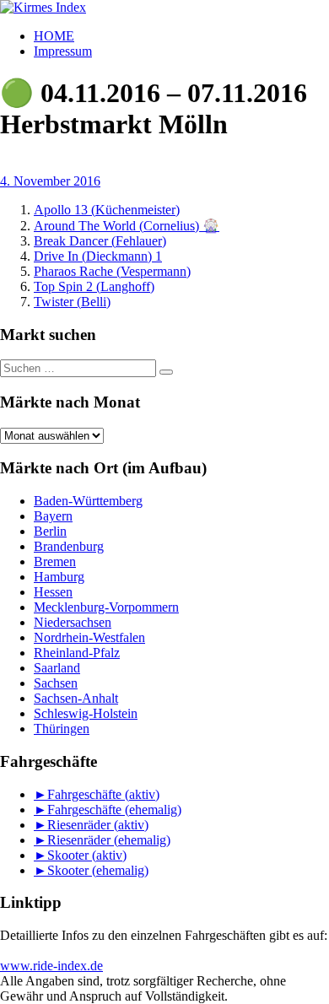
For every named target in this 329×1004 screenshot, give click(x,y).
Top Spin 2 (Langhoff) (94, 286)
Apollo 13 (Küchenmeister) (107, 209)
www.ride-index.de (51, 965)
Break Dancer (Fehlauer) (100, 241)
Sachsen (56, 683)
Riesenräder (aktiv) (97, 825)
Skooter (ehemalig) (97, 870)
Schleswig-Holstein (86, 713)
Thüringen (61, 728)
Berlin (50, 531)
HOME (54, 36)
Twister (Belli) (72, 301)
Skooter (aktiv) (87, 855)
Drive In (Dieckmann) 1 (98, 256)
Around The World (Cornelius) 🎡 (126, 226)
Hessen (53, 592)
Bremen (55, 561)
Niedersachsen (72, 622)
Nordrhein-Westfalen (89, 637)
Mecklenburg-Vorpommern (106, 607)
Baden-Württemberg (88, 501)
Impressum (63, 51)
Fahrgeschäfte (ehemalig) (114, 809)
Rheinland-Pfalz (77, 652)
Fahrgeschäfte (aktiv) (103, 794)
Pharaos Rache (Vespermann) (112, 271)
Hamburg (59, 576)
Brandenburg (69, 546)
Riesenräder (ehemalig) (108, 840)
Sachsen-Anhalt (76, 698)
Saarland (57, 668)
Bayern (53, 516)
